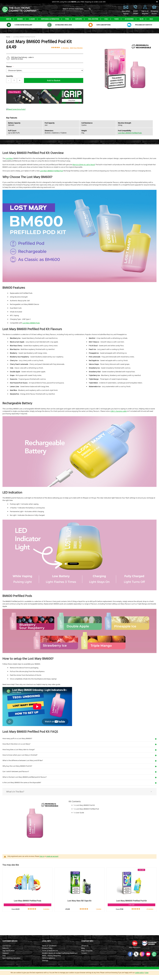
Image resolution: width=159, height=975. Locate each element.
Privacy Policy (47, 948)
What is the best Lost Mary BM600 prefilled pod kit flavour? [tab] (24, 777)
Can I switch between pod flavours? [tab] (15, 771)
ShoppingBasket (154, 12)
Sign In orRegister (145, 7)
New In (8, 19)
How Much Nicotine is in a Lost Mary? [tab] (16, 744)
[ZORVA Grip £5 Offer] (44, 103)
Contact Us (6, 946)
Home (8, 37)
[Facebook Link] (130, 954)
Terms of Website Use (50, 950)
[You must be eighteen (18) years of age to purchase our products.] (135, 943)
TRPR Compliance (48, 958)
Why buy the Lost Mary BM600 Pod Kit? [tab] (17, 766)
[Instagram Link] (142, 954)
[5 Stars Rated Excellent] (9, 25)
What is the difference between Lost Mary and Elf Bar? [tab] (22, 760)
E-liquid (32, 19)
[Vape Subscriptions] (90, 25)
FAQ (4, 955)
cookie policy (139, 973)
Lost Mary (9, 158)
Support (5, 953)
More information (134, 947)
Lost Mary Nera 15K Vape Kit (79, 900)
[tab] (79, 791)
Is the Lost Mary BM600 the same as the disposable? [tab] (21, 782)
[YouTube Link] (148, 954)
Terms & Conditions (49, 946)
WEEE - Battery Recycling (51, 955)
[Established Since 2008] (49, 25)
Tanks (116, 19)
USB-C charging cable (119, 411)
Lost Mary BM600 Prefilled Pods (130, 133)
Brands (20, 19)
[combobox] (77, 9)
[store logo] (20, 9)
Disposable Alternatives (50, 19)
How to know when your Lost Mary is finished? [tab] (19, 755)
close (146, 973)
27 (150, 909)
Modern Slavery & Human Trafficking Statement (60, 953)
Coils (106, 19)
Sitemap (45, 960)
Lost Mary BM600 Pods (31, 323)
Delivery (5, 948)
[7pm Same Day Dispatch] (129, 25)
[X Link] (136, 954)
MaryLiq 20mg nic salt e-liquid (84, 164)
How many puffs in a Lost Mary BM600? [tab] (17, 738)
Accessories (129, 19)
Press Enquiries (87, 950)
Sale (151, 19)
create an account (52, 856)
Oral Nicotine (93, 19)
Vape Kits (78, 19)
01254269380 (135, 12)
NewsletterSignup (126, 12)
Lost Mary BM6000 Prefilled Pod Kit (131, 900)
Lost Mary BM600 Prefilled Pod (51, 171)
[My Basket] (154, 8)
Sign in (42, 856)
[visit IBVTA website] (149, 943)
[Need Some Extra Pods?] (16, 109)
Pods (67, 19)
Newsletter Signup (126, 7)
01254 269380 (135, 7)
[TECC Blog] (154, 954)
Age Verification (8, 950)
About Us (84, 946)
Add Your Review (76, 48)
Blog (141, 19)
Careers (84, 953)
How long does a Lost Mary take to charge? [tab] (18, 749)
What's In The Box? (15, 791)
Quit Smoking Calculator (11, 958)
